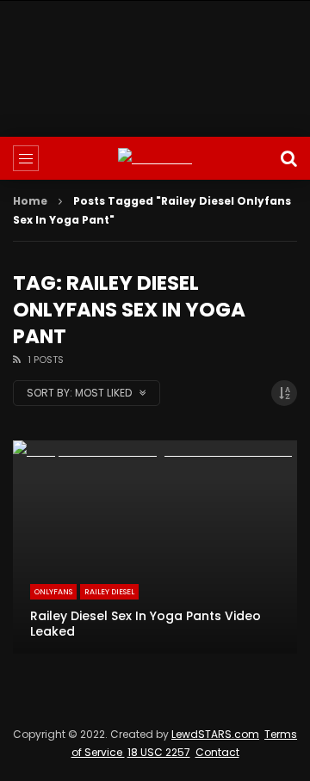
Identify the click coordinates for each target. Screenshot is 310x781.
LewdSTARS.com (215, 734)
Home (30, 201)
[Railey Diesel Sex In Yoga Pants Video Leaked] (155, 547)
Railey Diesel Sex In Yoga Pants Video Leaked (145, 624)
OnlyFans (53, 592)
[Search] (288, 158)
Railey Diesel (109, 592)
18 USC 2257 (158, 752)
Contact (217, 752)
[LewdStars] (155, 158)
